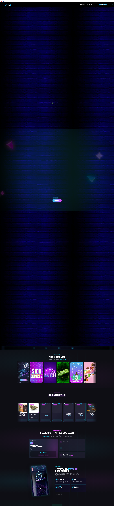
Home (81, 4)
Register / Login (103, 4)
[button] (109, 4)
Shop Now (57, 200)
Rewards (92, 4)
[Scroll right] (95, 373)
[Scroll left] (19, 373)
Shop (89, 4)
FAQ (96, 4)
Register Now (59, 494)
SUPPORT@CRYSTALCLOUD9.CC (95, 1)
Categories (85, 4)
